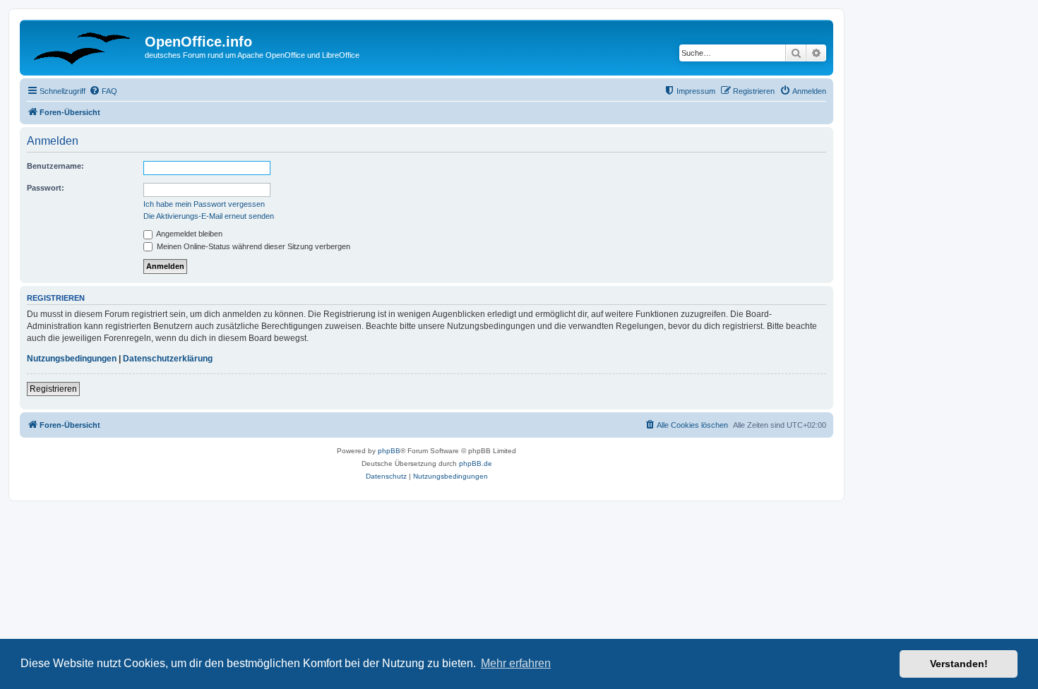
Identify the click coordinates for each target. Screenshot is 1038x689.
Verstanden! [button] (959, 663)
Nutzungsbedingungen (72, 359)
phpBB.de (475, 463)
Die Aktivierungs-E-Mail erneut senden (208, 216)
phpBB (389, 451)
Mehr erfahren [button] (516, 663)
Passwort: (45, 188)
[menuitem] (103, 91)
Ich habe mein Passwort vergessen (204, 204)
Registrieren (53, 389)
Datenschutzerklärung (168, 359)
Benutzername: (55, 166)
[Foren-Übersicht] (84, 45)
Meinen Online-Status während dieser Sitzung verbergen (252, 246)
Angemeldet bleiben (188, 233)
